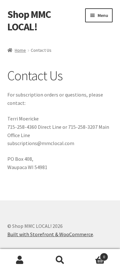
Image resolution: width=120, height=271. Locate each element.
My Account (20, 260)
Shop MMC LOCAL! (29, 20)
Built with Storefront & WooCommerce (50, 234)
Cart (92, 254)
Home (20, 50)
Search (60, 260)
